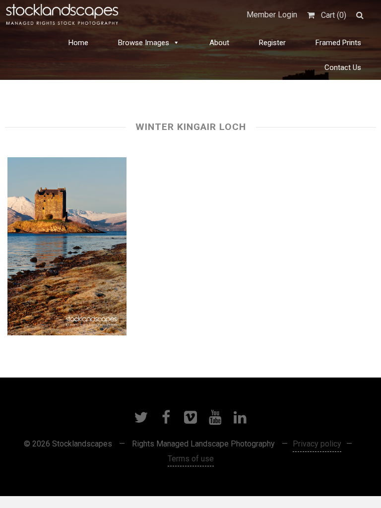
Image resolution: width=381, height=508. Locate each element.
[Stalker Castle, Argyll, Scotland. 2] (67, 246)
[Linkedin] (240, 417)
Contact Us (342, 67)
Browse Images (143, 42)
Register (272, 42)
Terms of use (191, 458)
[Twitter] (141, 417)
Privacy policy (317, 443)
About (219, 42)
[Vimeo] (190, 417)
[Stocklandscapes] (62, 15)
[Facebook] (166, 417)
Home (78, 42)
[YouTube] (215, 417)
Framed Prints (338, 42)
